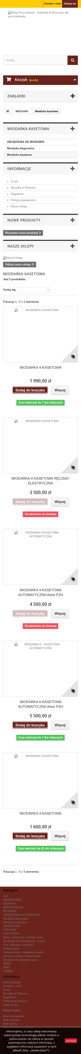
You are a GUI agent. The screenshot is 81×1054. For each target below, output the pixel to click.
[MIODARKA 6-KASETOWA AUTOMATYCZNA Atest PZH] (40, 669)
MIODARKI (10, 911)
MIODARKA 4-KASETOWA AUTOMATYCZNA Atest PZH (40, 592)
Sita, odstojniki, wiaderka (18, 944)
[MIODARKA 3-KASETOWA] (40, 780)
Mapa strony (10, 1004)
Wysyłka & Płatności (23, 187)
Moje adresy (10, 1023)
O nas (14, 181)
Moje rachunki (11, 1020)
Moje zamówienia (13, 1016)
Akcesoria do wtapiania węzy (20, 959)
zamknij (71, 1040)
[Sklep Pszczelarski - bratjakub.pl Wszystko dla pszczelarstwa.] (40, 28)
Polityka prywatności (23, 200)
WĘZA (7, 963)
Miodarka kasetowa (19, 154)
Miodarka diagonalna (20, 148)
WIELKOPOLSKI (13, 907)
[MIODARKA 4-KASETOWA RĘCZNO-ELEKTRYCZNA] (40, 445)
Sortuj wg (9, 289)
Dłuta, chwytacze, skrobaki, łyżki (23, 937)
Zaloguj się (70, 3)
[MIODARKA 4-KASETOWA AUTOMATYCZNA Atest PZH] (40, 557)
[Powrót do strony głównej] (7, 111)
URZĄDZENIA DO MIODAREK (25, 141)
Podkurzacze (11, 948)
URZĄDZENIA (11, 926)
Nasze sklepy (18, 206)
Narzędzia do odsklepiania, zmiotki (24, 941)
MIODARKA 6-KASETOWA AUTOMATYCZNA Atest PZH (40, 704)
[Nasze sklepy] (40, 258)
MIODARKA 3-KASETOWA (40, 813)
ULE (5, 896)
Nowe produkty (23, 220)
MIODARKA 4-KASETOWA (40, 368)
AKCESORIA (11, 933)
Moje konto (11, 1010)
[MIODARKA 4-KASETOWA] (40, 334)
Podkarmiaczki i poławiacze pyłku (23, 952)
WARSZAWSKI (12, 899)
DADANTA (9, 903)
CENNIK (8, 971)
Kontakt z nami (52, 3)
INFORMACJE (19, 168)
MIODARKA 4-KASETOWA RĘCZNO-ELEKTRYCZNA (40, 481)
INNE (6, 967)
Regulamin (16, 193)
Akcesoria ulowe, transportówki (21, 956)
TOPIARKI (9, 929)
